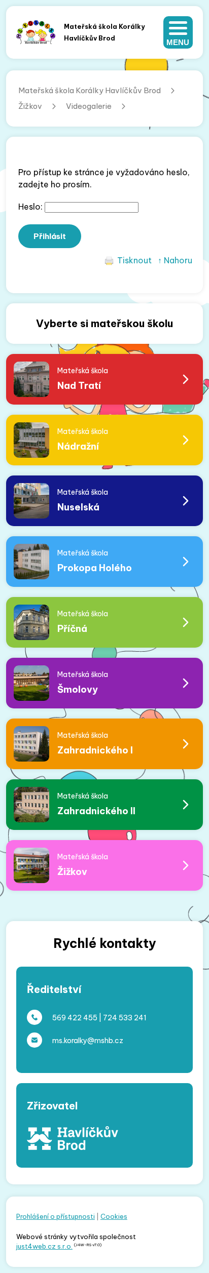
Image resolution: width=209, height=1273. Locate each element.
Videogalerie (89, 106)
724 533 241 (125, 1017)
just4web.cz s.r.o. (44, 1246)
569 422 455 (74, 1017)
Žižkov (30, 106)
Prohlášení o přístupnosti (55, 1216)
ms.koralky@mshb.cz (87, 1040)
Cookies (113, 1216)
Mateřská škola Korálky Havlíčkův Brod (89, 90)
